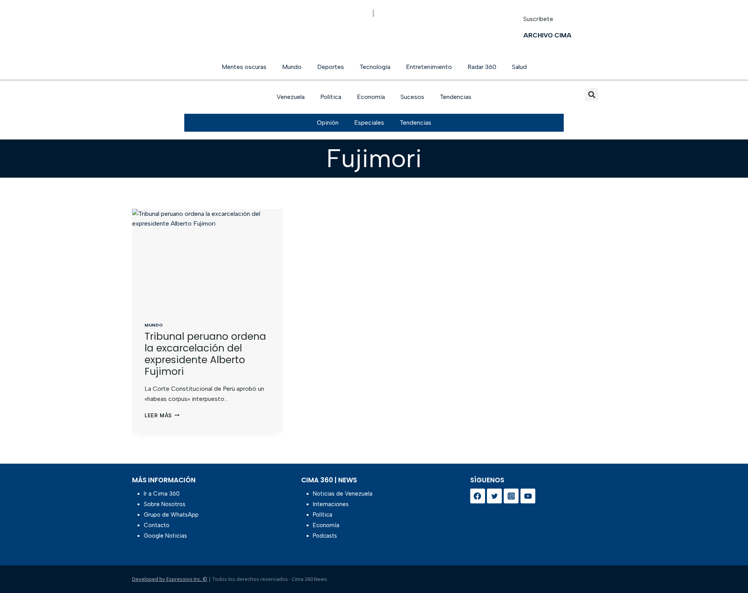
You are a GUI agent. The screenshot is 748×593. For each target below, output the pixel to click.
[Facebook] (477, 496)
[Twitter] (494, 496)
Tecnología (375, 67)
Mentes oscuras (244, 67)
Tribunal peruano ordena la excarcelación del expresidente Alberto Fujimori (205, 354)
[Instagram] (511, 496)
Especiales (369, 122)
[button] (591, 94)
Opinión (328, 122)
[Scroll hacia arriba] (729, 567)
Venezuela (291, 97)
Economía (371, 97)
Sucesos (412, 97)
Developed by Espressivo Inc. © (169, 578)
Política (330, 97)
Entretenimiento (429, 67)
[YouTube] (527, 496)
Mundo (292, 67)
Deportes (330, 67)
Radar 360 (482, 67)
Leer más (162, 415)
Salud (519, 67)
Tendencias (455, 97)
